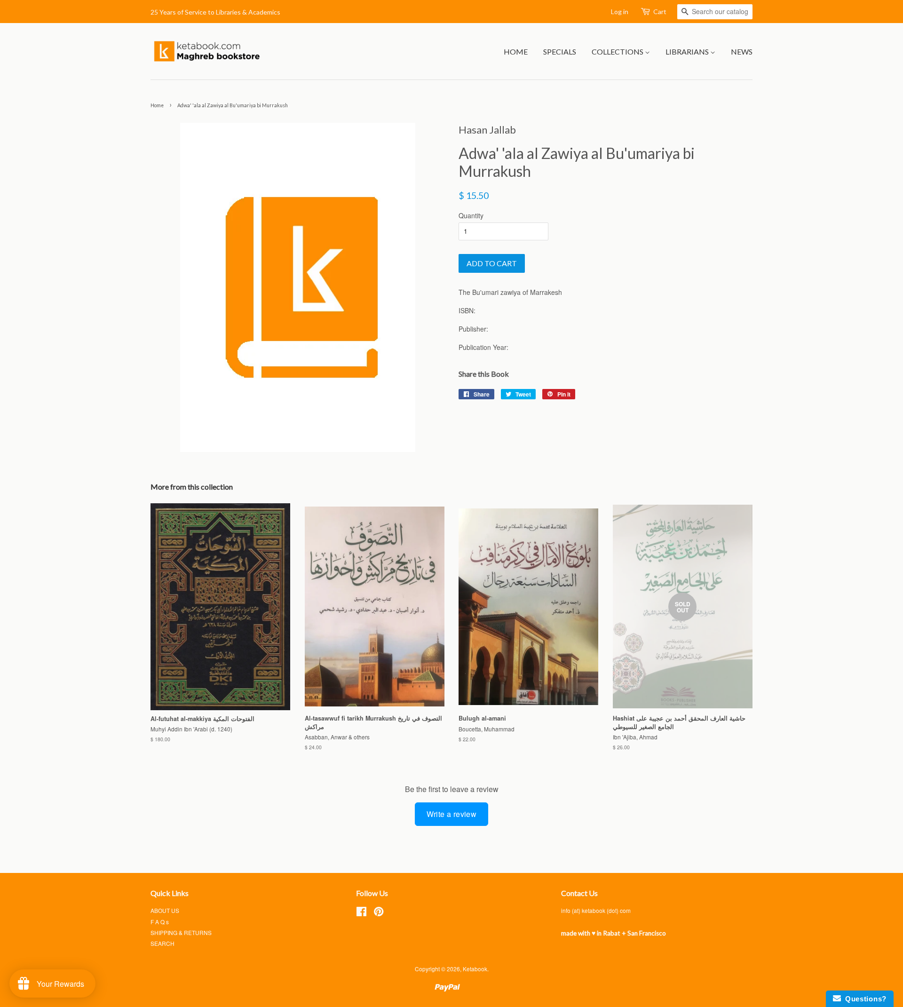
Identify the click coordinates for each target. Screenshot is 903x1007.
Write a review (452, 814)
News (741, 51)
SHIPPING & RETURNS (181, 932)
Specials (559, 51)
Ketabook (475, 969)
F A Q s (159, 922)
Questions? (864, 999)
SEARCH (162, 943)
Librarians (687, 51)
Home (516, 51)
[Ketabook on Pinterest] (378, 913)
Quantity (471, 215)
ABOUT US (164, 910)
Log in (619, 12)
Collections (618, 51)
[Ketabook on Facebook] (361, 913)
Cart (659, 12)
